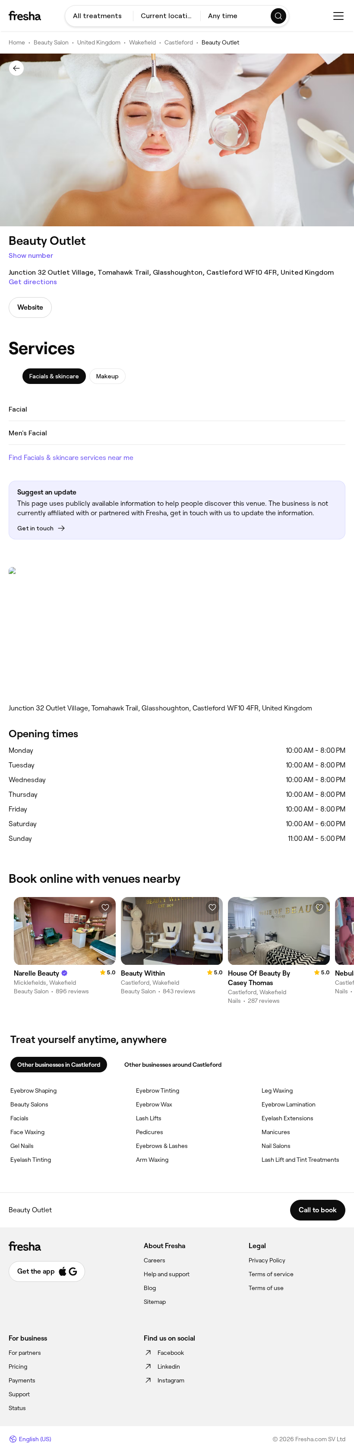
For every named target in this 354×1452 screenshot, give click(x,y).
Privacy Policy (267, 1260)
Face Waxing (27, 1132)
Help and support (167, 1274)
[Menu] (338, 16)
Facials (19, 1118)
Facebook (171, 1352)
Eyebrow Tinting (157, 1090)
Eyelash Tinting (30, 1159)
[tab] (54, 376)
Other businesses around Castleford (172, 1064)
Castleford (178, 42)
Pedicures (149, 1132)
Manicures (276, 1132)
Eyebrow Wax (154, 1104)
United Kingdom (98, 42)
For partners (25, 1352)
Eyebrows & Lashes (162, 1145)
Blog (150, 1287)
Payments (22, 1380)
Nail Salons (276, 1145)
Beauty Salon (51, 42)
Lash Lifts (148, 1118)
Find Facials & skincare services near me (71, 457)
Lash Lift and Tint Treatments (300, 1159)
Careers (154, 1260)
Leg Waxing (277, 1090)
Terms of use (266, 1287)
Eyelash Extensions (287, 1118)
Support (19, 1394)
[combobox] (99, 16)
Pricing (18, 1366)
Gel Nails (22, 1145)
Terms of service (271, 1274)
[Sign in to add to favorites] (105, 907)
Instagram (171, 1380)
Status (17, 1407)
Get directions (33, 281)
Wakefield (142, 42)
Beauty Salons (29, 1104)
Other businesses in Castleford (58, 1064)
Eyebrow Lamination (289, 1104)
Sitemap (155, 1301)
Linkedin (169, 1366)
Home (17, 42)
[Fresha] (25, 15)
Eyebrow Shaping (33, 1090)
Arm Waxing (152, 1159)
